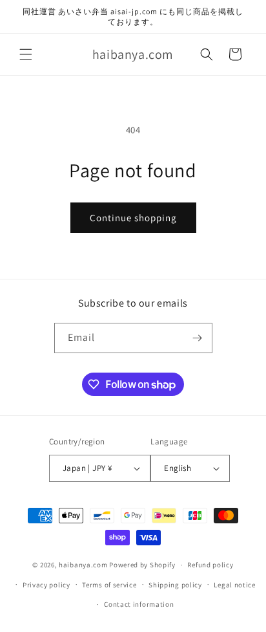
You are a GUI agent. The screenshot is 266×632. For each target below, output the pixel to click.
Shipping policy (175, 584)
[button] (26, 54)
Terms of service (109, 584)
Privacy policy (46, 584)
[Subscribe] (197, 338)
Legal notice (234, 584)
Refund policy (210, 564)
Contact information (139, 604)
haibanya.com (83, 564)
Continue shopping (133, 218)
